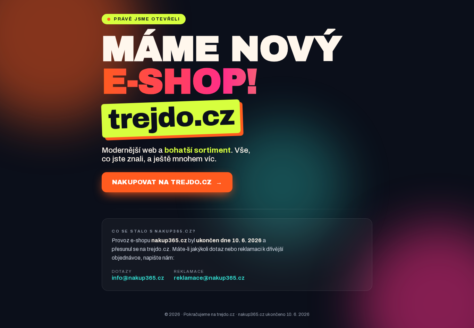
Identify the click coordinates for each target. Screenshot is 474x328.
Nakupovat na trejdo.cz (167, 182)
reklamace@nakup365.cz (209, 277)
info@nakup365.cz (138, 277)
